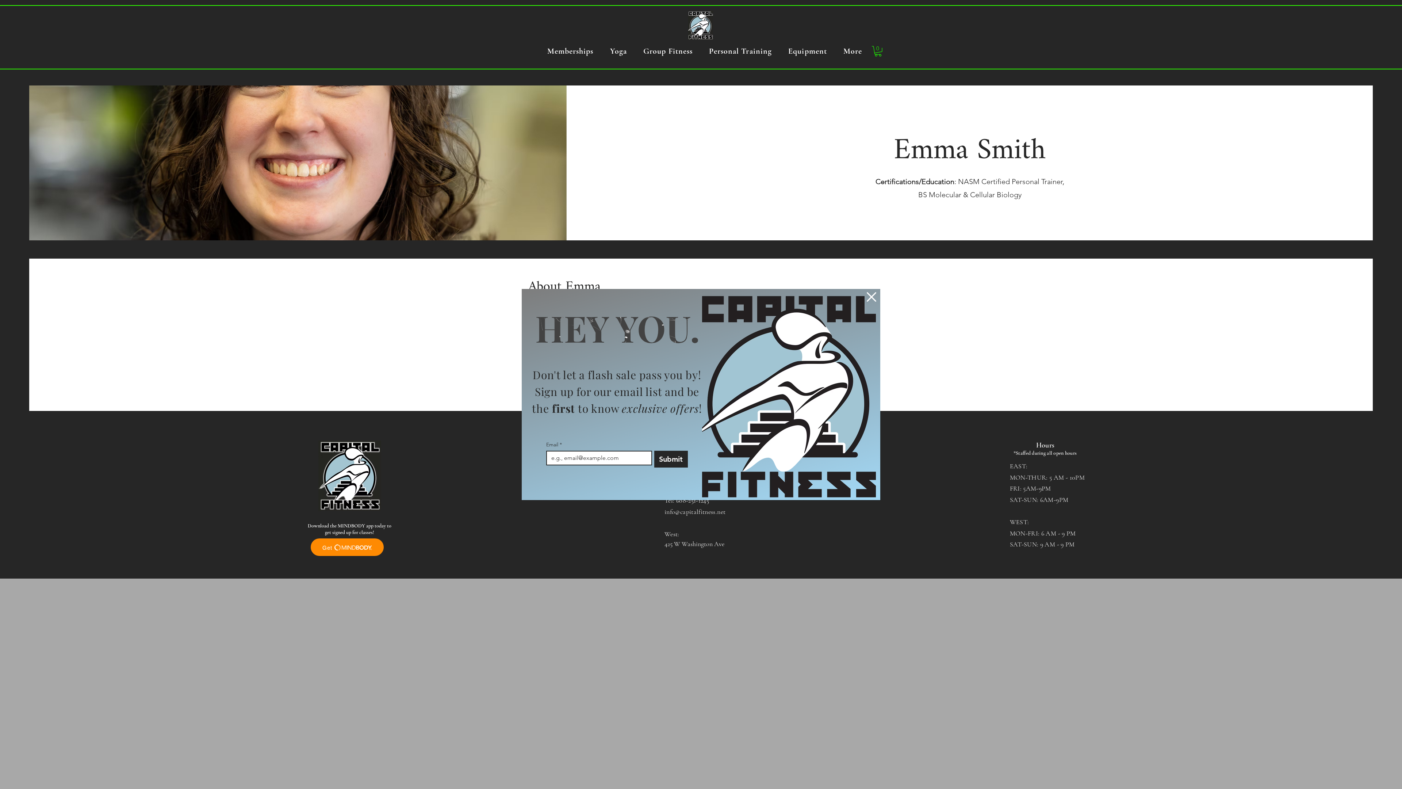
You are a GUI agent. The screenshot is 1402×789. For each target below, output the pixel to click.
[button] (871, 297)
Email (554, 445)
